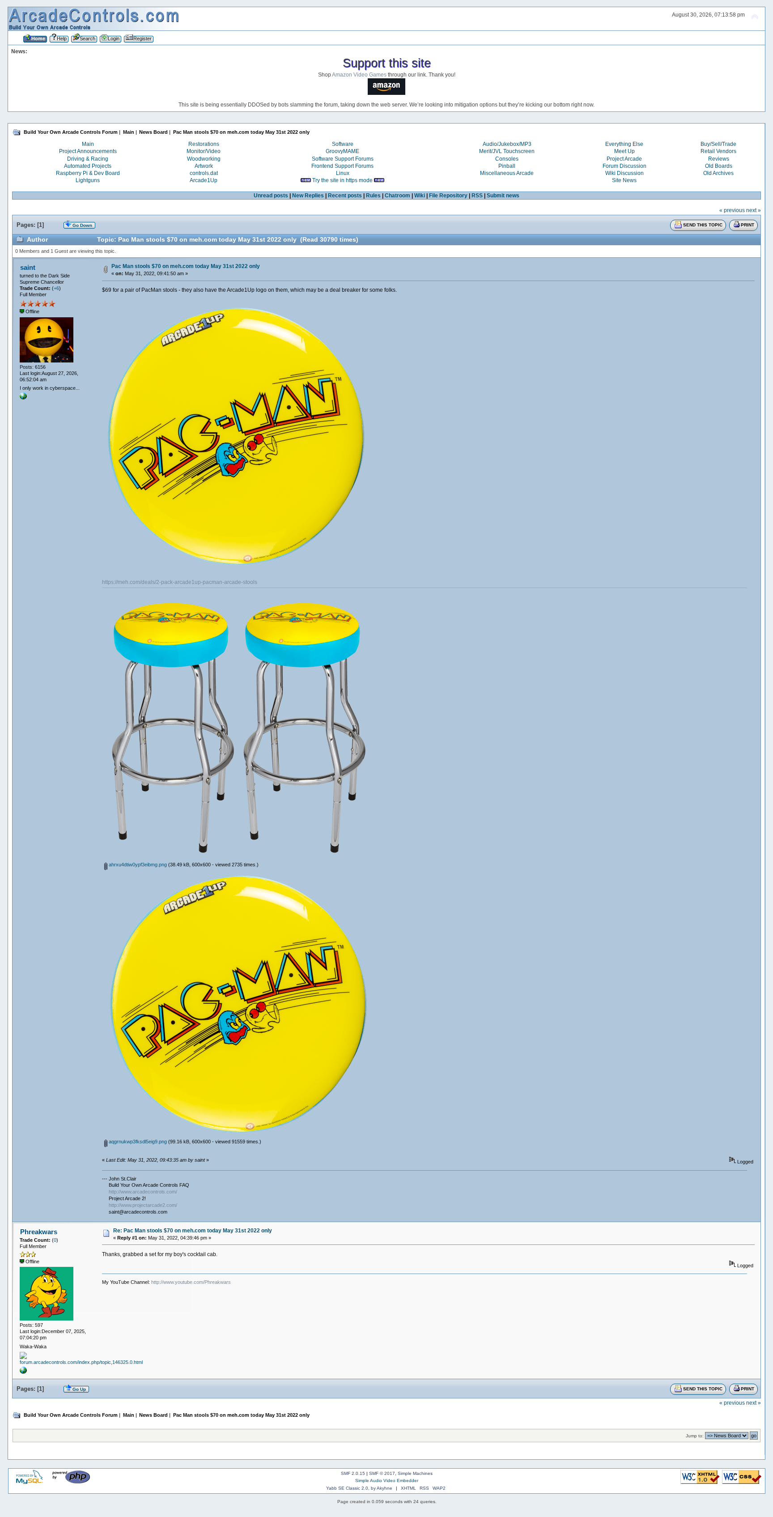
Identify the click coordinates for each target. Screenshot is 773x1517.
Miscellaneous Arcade (507, 173)
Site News (624, 180)
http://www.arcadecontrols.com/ (143, 1191)
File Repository (448, 195)
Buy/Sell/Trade (718, 144)
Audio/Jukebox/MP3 (507, 144)
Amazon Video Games (359, 75)
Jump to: (695, 1435)
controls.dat (204, 173)
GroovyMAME (342, 151)
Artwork (204, 166)
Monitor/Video (204, 151)
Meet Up (624, 151)
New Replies (308, 195)
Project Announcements (88, 151)
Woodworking (204, 159)
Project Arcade (624, 159)
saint (27, 267)
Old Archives (718, 173)
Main (88, 144)
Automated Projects (87, 166)
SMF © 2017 (382, 1473)
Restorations (203, 144)
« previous (732, 210)
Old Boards (718, 166)
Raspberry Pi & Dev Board (88, 173)
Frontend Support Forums (342, 166)
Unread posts (271, 195)
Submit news (503, 195)
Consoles (506, 159)
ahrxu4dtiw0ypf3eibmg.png (137, 864)
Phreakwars (38, 1232)
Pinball (506, 166)
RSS (477, 195)
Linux (342, 173)
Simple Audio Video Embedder (386, 1480)
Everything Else (624, 144)
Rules (373, 195)
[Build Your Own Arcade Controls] (23, 398)
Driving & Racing (87, 159)
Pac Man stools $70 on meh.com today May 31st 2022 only (185, 266)
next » (753, 210)
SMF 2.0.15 (353, 1473)
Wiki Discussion (624, 173)
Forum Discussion (624, 166)
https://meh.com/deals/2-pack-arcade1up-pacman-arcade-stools (179, 582)
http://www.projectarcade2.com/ (143, 1205)
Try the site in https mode (342, 180)
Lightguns (88, 180)
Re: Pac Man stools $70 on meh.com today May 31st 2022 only (192, 1230)
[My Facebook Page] (23, 1372)
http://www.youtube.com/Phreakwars (191, 1282)
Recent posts (345, 195)
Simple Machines (415, 1473)
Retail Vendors (718, 151)
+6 (56, 288)
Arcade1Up (203, 180)
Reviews (718, 159)
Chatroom (397, 195)
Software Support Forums (343, 159)
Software (342, 144)
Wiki (419, 195)
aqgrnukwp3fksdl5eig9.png (137, 1141)
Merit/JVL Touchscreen (507, 151)
